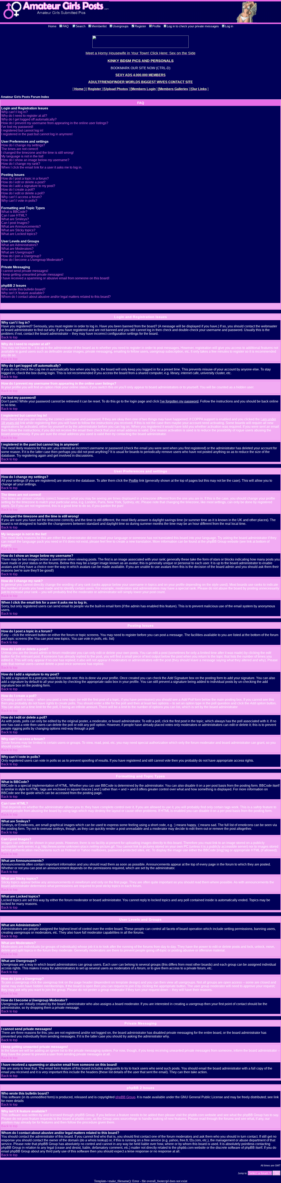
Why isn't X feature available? (22, 293)
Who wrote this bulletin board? (23, 289)
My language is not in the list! (22, 156)
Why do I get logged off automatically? (29, 119)
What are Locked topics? (19, 234)
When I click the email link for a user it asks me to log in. (41, 167)
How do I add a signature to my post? (28, 186)
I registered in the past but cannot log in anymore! (37, 134)
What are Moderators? (17, 248)
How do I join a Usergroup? (21, 256)
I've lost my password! (17, 126)
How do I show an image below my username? (35, 160)
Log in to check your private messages (193, 26)
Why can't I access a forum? (21, 197)
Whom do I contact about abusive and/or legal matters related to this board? (56, 296)
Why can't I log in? (14, 112)
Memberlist (99, 26)
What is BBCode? (14, 211)
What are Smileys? (15, 219)
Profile (156, 26)
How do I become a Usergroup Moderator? (32, 259)
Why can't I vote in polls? (19, 200)
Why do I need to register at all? (24, 115)
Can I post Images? (15, 223)
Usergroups (121, 26)
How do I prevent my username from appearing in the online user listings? (54, 123)
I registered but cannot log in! (22, 130)
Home (52, 26)
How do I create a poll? (18, 189)
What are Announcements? (21, 226)
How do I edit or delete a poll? (23, 193)
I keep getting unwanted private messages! (32, 274)
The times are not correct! (19, 149)
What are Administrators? (19, 245)
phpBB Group (125, 1097)
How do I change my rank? (20, 163)
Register (140, 26)
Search (80, 26)
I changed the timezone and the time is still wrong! (37, 152)
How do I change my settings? (23, 145)
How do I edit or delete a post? (23, 182)
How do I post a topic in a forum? (25, 178)
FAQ (66, 26)
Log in (229, 26)
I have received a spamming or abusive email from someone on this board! (55, 278)
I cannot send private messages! (24, 271)
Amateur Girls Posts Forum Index (25, 97)
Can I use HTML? (14, 215)
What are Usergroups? (17, 252)
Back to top (9, 337)
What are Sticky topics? (18, 230)
